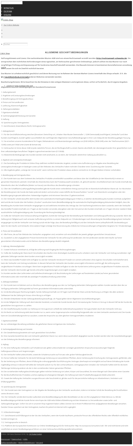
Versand (39, 442)
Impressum (5, 439)
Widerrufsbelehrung (26, 442)
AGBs (25, 439)
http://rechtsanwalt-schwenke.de (112, 58)
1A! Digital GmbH (35, 434)
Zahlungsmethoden (9, 442)
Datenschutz (17, 439)
